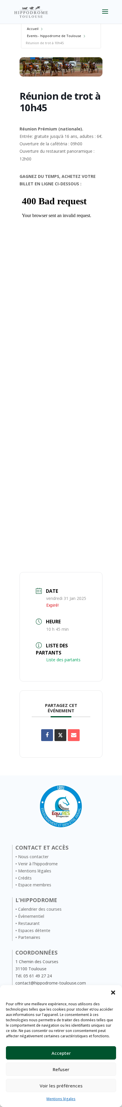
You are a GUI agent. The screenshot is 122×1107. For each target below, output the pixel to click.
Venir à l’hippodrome (38, 864)
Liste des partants (63, 659)
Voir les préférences (61, 1086)
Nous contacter (33, 856)
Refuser (61, 1069)
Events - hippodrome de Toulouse (54, 36)
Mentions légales (61, 1098)
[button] (113, 992)
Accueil (32, 28)
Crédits (25, 878)
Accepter (61, 1053)
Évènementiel (31, 916)
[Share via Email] (74, 735)
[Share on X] (60, 735)
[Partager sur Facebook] (47, 735)
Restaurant (29, 923)
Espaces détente (34, 930)
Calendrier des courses (40, 909)
